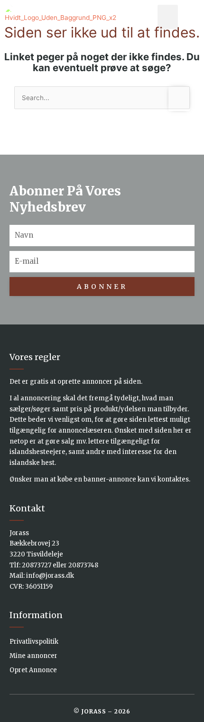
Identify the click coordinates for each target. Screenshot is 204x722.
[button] (168, 17)
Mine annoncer (33, 656)
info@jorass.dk (50, 576)
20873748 (83, 565)
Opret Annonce (33, 670)
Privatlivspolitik (33, 642)
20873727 (36, 565)
